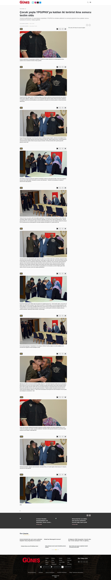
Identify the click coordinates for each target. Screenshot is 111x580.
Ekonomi (53, 558)
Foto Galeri (22, 8)
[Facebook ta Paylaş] (62, 107)
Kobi (60, 564)
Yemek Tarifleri (62, 562)
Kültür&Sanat (53, 564)
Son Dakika (69, 564)
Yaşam (46, 564)
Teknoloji (53, 562)
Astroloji (60, 560)
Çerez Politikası (50, 572)
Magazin (47, 562)
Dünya (52, 560)
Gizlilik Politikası (62, 572)
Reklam (41, 572)
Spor (46, 560)
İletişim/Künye (32, 572)
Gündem (47, 558)
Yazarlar (68, 558)
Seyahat (60, 558)
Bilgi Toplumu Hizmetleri (76, 572)
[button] (87, 25)
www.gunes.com (55, 575)
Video (68, 562)
